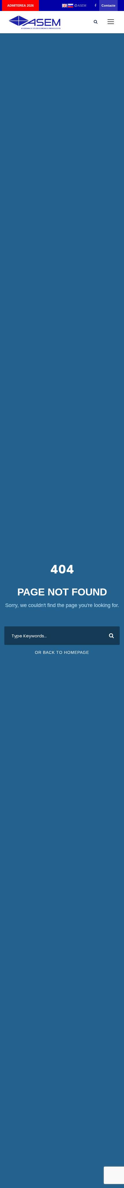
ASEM (81, 5)
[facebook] (95, 5)
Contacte (108, 5)
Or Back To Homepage (62, 652)
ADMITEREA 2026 (20, 5)
